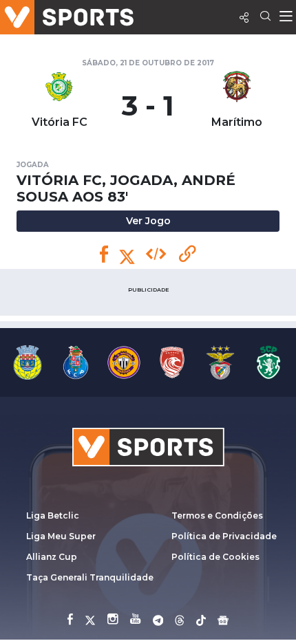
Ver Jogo (148, 221)
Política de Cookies (215, 557)
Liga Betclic (52, 515)
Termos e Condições (217, 515)
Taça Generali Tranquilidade (90, 577)
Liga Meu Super (61, 536)
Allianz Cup (51, 557)
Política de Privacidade (224, 536)
